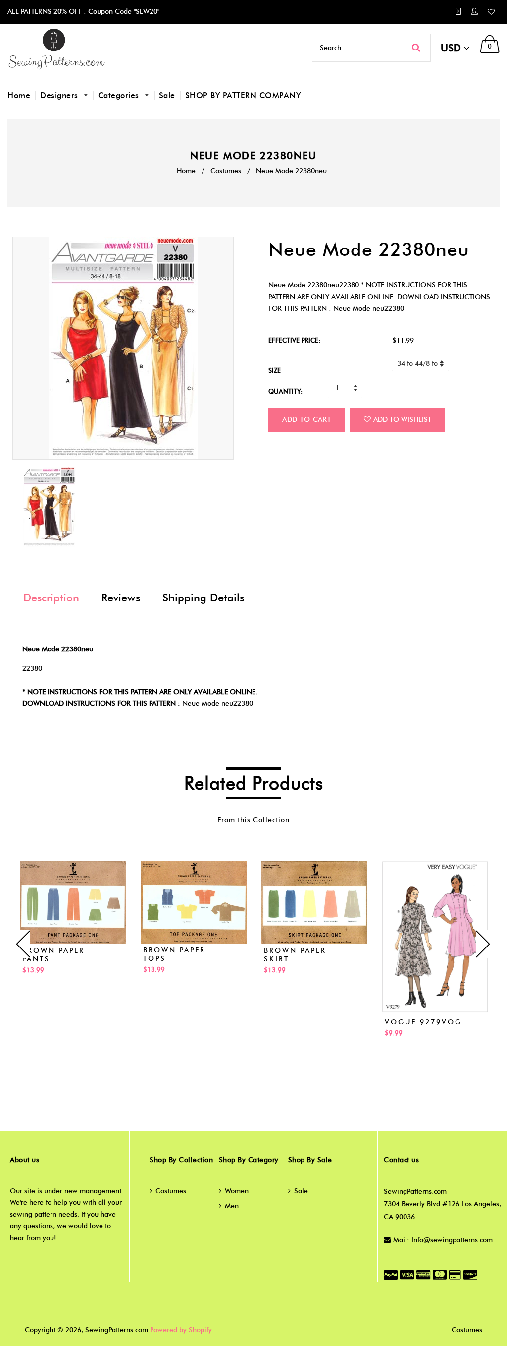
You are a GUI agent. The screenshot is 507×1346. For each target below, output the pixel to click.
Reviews (120, 597)
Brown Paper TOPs (174, 954)
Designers (60, 95)
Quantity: (285, 391)
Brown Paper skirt (295, 955)
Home (18, 95)
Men (232, 1206)
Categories (120, 95)
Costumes (225, 171)
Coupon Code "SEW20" (122, 11)
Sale (167, 95)
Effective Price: (294, 340)
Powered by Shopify (181, 1330)
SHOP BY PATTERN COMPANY (243, 95)
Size (274, 370)
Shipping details (203, 597)
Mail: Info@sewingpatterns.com (443, 1240)
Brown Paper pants (53, 955)
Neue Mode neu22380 (217, 703)
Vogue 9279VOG (423, 1022)
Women (237, 1191)
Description (51, 597)
